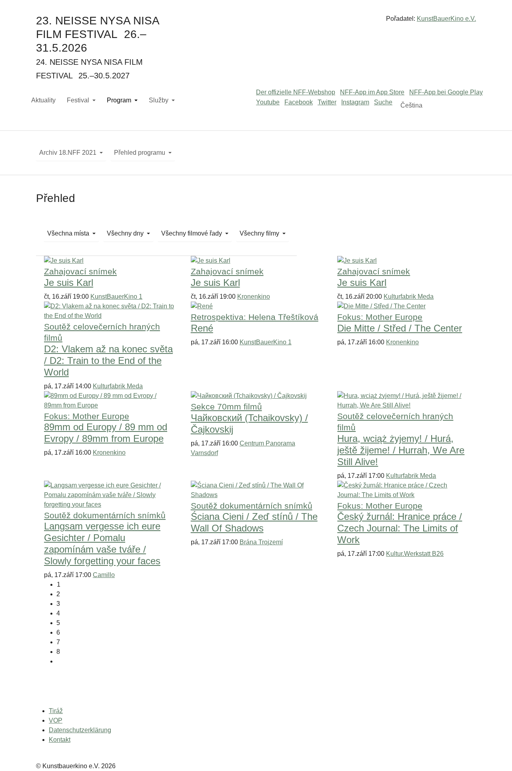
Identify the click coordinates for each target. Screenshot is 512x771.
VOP (55, 720)
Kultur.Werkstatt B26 (415, 553)
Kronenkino (253, 296)
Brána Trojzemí (261, 542)
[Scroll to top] (494, 753)
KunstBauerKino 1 (116, 296)
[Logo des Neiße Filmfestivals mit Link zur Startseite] (256, 22)
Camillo (104, 574)
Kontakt (59, 739)
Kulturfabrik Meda (409, 296)
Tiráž (56, 710)
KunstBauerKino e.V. (446, 18)
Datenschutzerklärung (80, 730)
